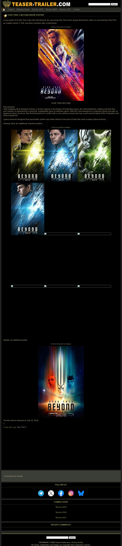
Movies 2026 (51, 9)
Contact (76, 9)
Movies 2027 (65, 9)
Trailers (11, 9)
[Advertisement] (61, 447)
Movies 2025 (37, 9)
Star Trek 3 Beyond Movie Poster (26, 15)
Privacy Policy (77, 542)
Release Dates (23, 9)
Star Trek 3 (21, 427)
